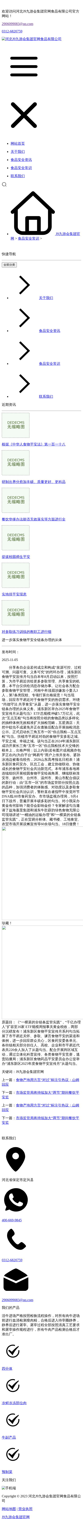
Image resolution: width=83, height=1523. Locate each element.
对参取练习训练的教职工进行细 (26, 632)
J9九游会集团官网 (16, 1517)
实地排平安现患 (14, 594)
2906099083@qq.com (17, 24)
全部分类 (9, 264)
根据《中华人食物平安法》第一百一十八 (34, 444)
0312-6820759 (12, 31)
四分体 (7, 1368)
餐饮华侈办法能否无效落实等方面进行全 (34, 519)
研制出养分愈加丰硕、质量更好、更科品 (34, 482)
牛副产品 (9, 1437)
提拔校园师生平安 (16, 557)
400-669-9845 (12, 1220)
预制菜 (7, 1472)
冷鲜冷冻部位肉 (14, 1403)
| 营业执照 (25, 1509)
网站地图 (9, 1509)
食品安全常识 (28, 238)
